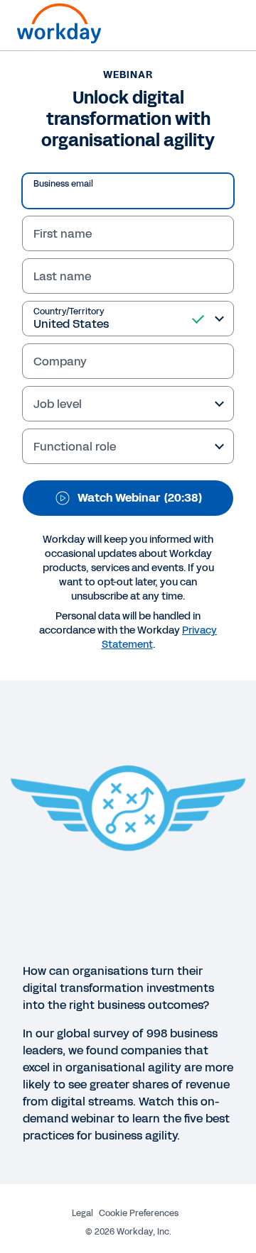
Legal (82, 1213)
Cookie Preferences (138, 1213)
